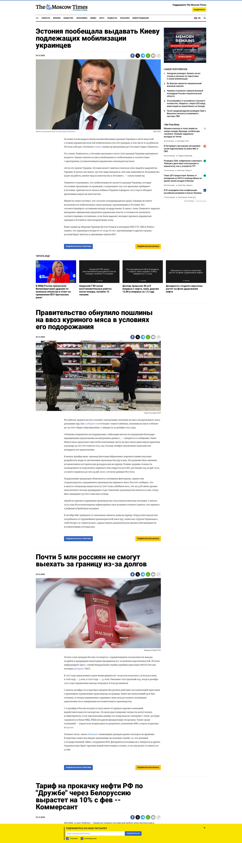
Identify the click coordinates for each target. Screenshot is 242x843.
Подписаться (121, 436)
